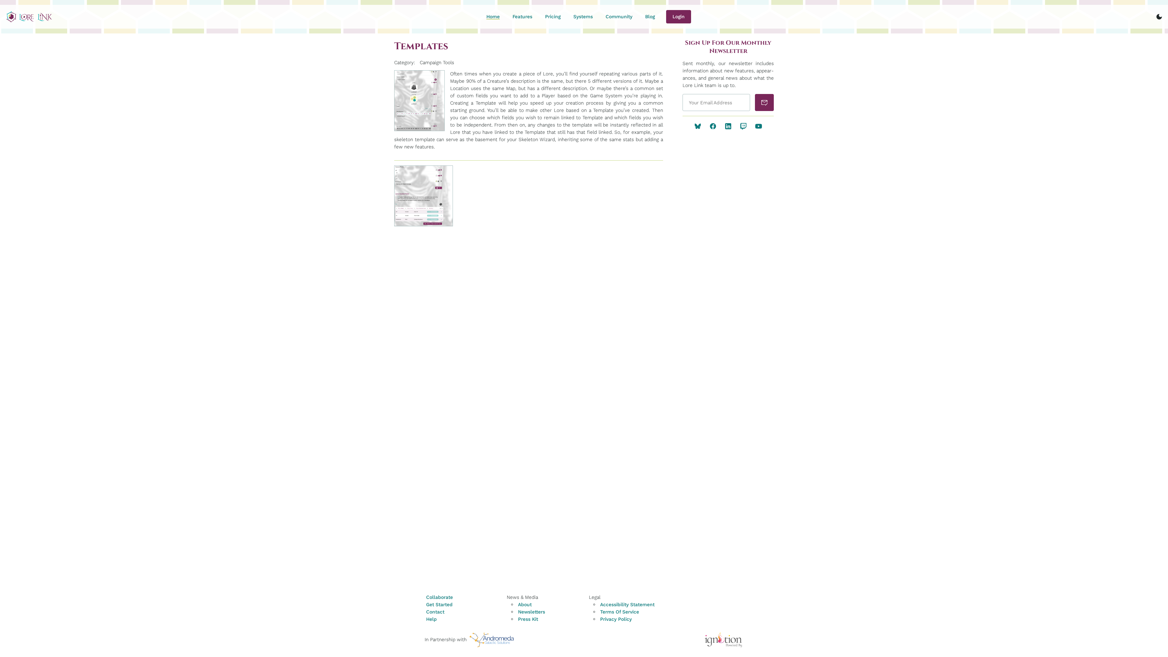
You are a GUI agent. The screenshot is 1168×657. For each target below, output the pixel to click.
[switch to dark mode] (1159, 16)
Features (522, 16)
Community (619, 16)
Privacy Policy (616, 619)
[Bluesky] (698, 126)
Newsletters (531, 612)
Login (679, 16)
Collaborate (439, 597)
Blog (650, 16)
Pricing (553, 16)
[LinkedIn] (728, 126)
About (525, 604)
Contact (435, 612)
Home (493, 16)
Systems (583, 16)
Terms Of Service (619, 612)
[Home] (29, 17)
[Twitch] (743, 126)
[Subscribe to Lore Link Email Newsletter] (764, 102)
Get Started (439, 604)
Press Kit (528, 619)
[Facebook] (713, 126)
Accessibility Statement (627, 604)
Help (431, 619)
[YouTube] (758, 126)
